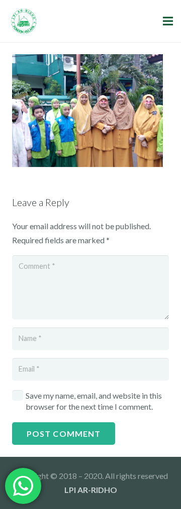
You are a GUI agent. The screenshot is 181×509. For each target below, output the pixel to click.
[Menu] (167, 21)
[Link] (24, 21)
